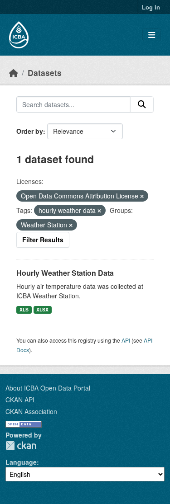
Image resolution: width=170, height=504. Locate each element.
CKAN (20, 445)
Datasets (45, 72)
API (125, 340)
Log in (151, 7)
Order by (29, 131)
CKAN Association (31, 411)
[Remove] (142, 196)
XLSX (42, 309)
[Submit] (142, 104)
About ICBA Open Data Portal (47, 387)
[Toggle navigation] (151, 35)
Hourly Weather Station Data (65, 273)
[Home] (13, 72)
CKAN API (19, 399)
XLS (24, 309)
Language (21, 461)
